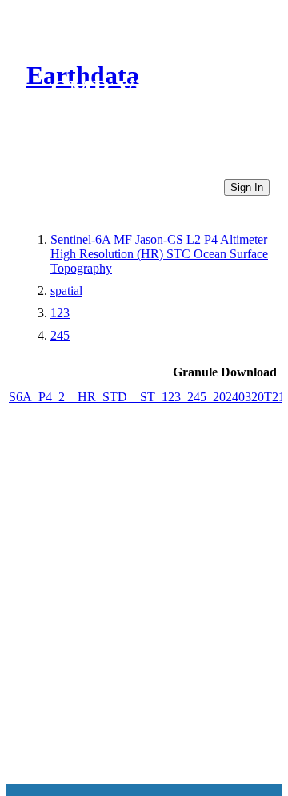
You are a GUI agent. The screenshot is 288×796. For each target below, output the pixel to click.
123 (60, 313)
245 (60, 335)
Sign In (246, 187)
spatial (66, 290)
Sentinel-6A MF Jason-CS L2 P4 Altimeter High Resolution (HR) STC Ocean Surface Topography (159, 254)
